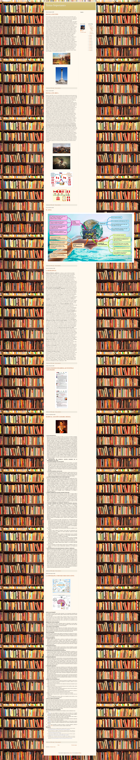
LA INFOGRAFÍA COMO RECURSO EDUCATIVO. (60, 576)
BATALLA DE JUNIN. (52, 14)
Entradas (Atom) (53, 746)
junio (91, 32)
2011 (90, 48)
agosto (91, 26)
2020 (90, 35)
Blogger (80, 752)
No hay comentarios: (58, 88)
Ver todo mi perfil (83, 32)
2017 (90, 39)
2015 (90, 42)
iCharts (52, 725)
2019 (90, 36)
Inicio (58, 745)
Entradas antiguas (74, 745)
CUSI (82, 30)
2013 (90, 45)
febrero (91, 33)
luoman (71, 752)
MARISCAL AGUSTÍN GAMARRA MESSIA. (58, 417)
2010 (90, 50)
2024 (90, 25)
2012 (90, 47)
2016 (90, 41)
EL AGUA (48, 210)
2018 (90, 38)
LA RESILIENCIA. (51, 270)
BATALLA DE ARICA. (52, 93)
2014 (90, 44)
